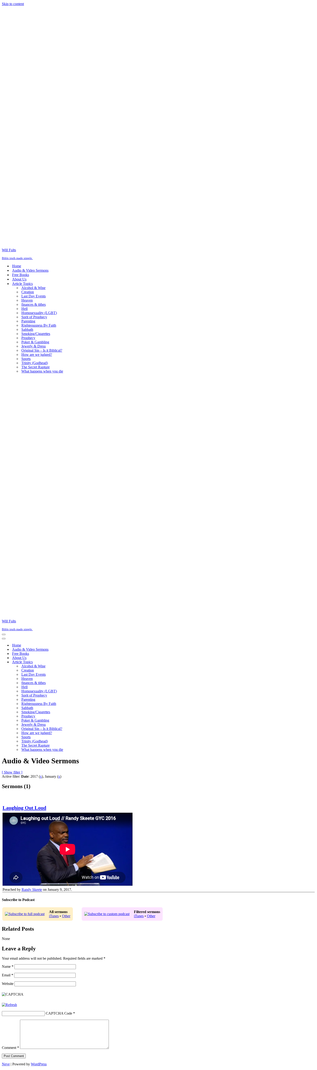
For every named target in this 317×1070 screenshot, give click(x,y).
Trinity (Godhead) (34, 363)
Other (66, 916)
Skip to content (13, 4)
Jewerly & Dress (33, 346)
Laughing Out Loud (24, 808)
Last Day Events (33, 296)
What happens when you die (42, 371)
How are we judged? (36, 355)
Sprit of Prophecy (34, 317)
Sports (26, 359)
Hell (24, 309)
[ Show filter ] (12, 772)
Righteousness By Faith (38, 325)
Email (7, 975)
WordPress (39, 1064)
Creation (27, 292)
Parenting (28, 321)
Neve (6, 1064)
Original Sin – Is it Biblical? (41, 350)
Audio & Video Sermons (30, 270)
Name (7, 966)
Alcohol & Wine (33, 288)
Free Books (20, 275)
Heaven (27, 300)
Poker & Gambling (35, 342)
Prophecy (28, 338)
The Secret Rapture (35, 367)
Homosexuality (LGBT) (39, 313)
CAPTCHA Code (59, 1013)
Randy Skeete (32, 890)
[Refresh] (9, 1005)
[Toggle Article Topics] (83, 662)
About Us (19, 279)
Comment (10, 1048)
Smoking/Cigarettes (35, 334)
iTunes (54, 916)
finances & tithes (33, 304)
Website (7, 984)
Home (16, 266)
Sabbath (27, 329)
